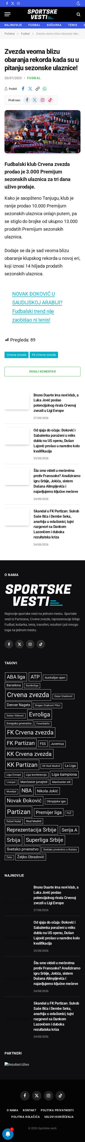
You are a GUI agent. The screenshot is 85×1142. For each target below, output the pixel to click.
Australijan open (55, 677)
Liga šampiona (64, 774)
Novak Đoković (24, 801)
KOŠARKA (54, 25)
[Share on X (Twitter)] (30, 88)
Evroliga (39, 714)
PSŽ (69, 813)
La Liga (70, 766)
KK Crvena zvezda (29, 754)
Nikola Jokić (47, 791)
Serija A (69, 830)
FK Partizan (21, 743)
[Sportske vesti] (42, 14)
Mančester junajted (33, 782)
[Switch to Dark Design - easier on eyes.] (77, 3)
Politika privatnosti (57, 1110)
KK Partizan (22, 764)
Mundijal (11, 791)
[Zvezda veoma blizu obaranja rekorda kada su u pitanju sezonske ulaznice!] (42, 131)
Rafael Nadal (14, 821)
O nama (12, 1110)
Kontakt (29, 1110)
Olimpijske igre (56, 801)
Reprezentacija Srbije (31, 830)
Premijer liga (49, 812)
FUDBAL (34, 25)
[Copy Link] (37, 88)
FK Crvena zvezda (44, 355)
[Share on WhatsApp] (44, 88)
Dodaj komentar (42, 371)
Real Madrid (33, 821)
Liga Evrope (14, 774)
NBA (27, 790)
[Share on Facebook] (22, 88)
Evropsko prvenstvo (19, 723)
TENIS (72, 25)
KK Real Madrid (51, 766)
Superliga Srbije (44, 840)
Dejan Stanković (63, 696)
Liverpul (11, 782)
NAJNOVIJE (13, 25)
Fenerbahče (43, 723)
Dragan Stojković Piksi (47, 705)
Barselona (14, 685)
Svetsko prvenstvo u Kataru (60, 849)
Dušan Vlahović (15, 715)
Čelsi (9, 857)
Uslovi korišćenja (59, 1117)
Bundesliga (32, 685)
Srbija (13, 840)
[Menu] (7, 14)
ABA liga (16, 677)
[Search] (78, 14)
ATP (35, 677)
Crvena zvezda (16, 355)
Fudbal (34, 78)
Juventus (57, 744)
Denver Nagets (18, 705)
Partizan (18, 812)
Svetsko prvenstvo (23, 849)
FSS (43, 744)
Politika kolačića (25, 1117)
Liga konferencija (36, 774)
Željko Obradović (30, 857)
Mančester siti (61, 782)
